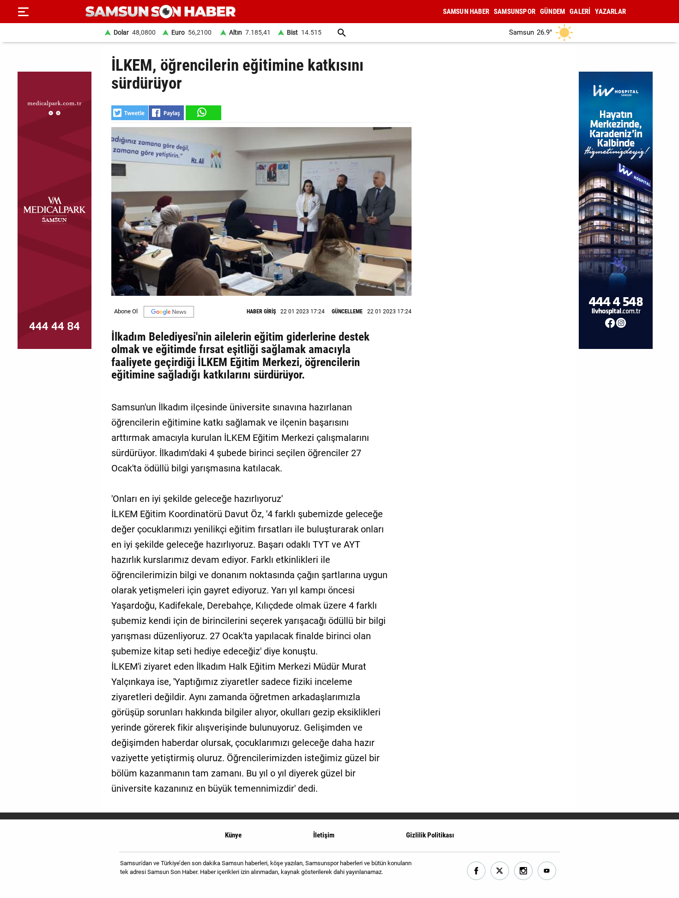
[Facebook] (476, 870)
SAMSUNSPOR (514, 11)
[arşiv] (342, 32)
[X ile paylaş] (129, 112)
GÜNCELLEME (347, 311)
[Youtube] (547, 870)
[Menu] (23, 11)
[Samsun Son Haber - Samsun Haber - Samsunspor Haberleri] (160, 11)
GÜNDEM (552, 11)
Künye (233, 835)
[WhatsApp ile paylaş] (202, 112)
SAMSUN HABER (466, 11)
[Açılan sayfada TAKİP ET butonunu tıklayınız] (169, 312)
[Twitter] (500, 870)
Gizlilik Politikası (430, 835)
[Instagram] (523, 870)
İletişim (323, 835)
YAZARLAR (610, 11)
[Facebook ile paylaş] (166, 112)
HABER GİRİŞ (261, 311)
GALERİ (580, 11)
